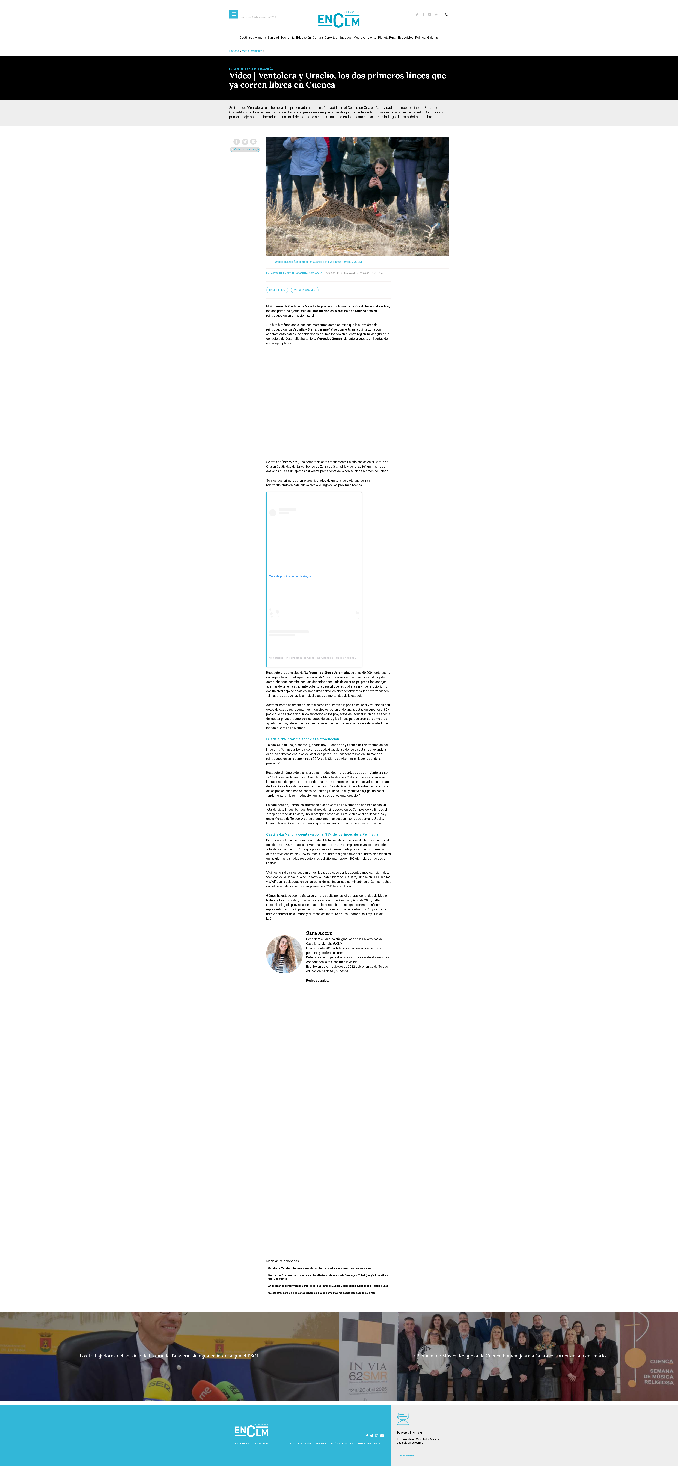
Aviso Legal (296, 1443)
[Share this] (236, 142)
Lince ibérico (277, 290)
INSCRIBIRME (407, 1455)
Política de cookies (342, 1443)
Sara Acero (315, 273)
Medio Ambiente (364, 37)
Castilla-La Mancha (253, 37)
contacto (378, 1443)
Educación (303, 37)
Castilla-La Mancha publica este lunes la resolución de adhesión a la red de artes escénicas (319, 1268)
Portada (234, 51)
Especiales (406, 37)
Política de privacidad (317, 1443)
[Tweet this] (245, 142)
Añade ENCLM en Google (246, 149)
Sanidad (273, 37)
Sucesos (345, 37)
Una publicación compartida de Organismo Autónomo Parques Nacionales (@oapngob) (321, 657)
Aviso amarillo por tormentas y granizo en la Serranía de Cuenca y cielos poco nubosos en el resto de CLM (328, 1285)
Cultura (318, 37)
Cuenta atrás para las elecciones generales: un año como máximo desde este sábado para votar (322, 1292)
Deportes (331, 37)
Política (420, 37)
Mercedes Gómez (305, 290)
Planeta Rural (387, 37)
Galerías (433, 37)
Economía (288, 37)
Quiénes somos (363, 1443)
